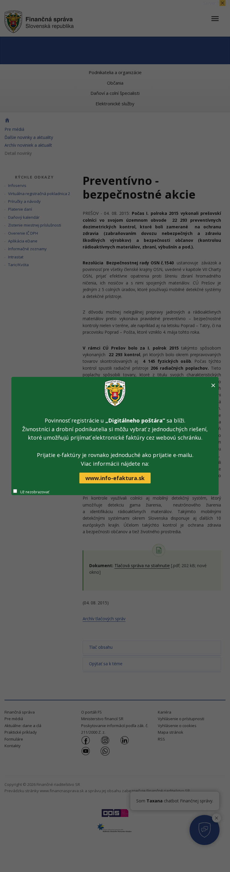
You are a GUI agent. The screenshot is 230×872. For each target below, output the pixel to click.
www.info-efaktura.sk (115, 478)
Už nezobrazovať (34, 492)
